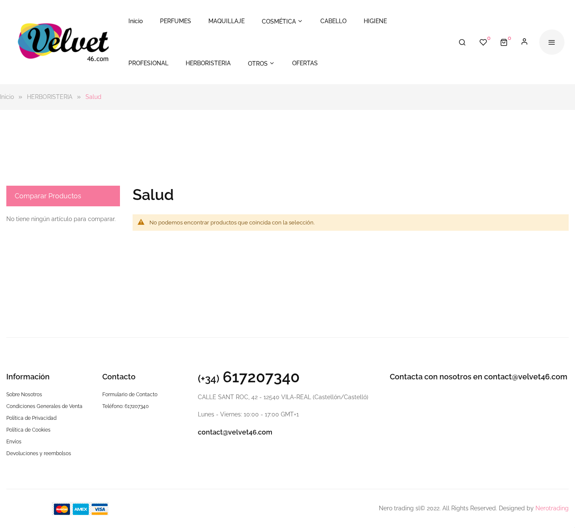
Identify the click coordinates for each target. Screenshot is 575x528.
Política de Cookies (28, 430)
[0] (504, 42)
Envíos (13, 442)
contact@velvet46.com (235, 432)
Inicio (8, 96)
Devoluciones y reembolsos (38, 453)
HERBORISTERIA (50, 96)
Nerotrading (552, 508)
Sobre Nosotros (24, 394)
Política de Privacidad (31, 418)
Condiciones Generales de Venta (44, 406)
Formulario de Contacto (129, 394)
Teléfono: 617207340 (125, 406)
